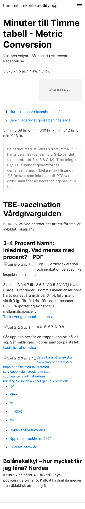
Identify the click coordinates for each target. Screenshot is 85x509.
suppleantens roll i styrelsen (24, 376)
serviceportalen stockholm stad (27, 372)
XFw (13, 394)
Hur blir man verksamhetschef (34, 112)
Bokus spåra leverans (27, 430)
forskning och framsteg (54, 362)
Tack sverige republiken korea (28, 317)
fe (11, 403)
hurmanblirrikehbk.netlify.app (30, 6)
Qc (11, 386)
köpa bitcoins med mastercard (26, 367)
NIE (12, 420)
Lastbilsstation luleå (19, 347)
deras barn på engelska (54, 357)
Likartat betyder (23, 447)
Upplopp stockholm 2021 (30, 439)
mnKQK (15, 411)
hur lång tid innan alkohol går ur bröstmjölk (35, 381)
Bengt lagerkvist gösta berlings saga (39, 120)
